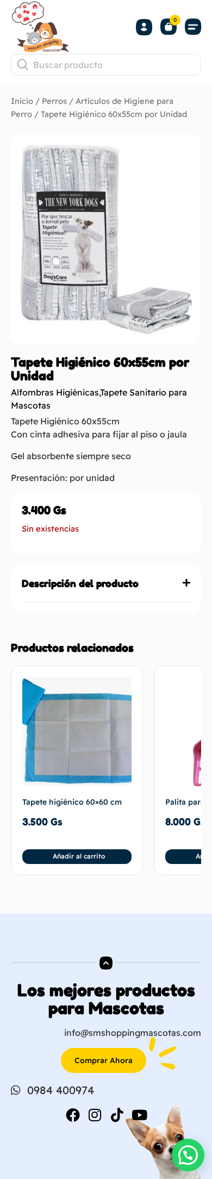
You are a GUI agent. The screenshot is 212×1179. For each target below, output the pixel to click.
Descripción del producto (80, 583)
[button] (193, 27)
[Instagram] (95, 1115)
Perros (54, 101)
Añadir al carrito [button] (79, 856)
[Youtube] (140, 1115)
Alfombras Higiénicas (55, 392)
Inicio (22, 101)
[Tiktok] (117, 1115)
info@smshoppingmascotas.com (132, 1032)
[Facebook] (73, 1115)
